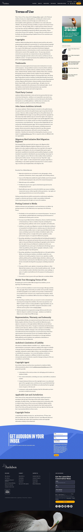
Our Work (34, 3)
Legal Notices (19, 497)
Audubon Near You (36, 476)
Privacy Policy (37, 307)
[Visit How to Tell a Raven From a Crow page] (71, 51)
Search (68, 3)
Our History (7, 478)
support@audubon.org (27, 59)
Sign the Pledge (67, 40)
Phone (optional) (57, 440)
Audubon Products (36, 478)
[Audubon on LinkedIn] (65, 506)
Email (55, 433)
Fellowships (21, 478)
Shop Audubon (69, 1)
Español (79, 1)
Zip (56, 485)
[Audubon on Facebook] (59, 506)
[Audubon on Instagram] (56, 506)
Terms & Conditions (60, 452)
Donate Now (35, 480)
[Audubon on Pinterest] (71, 506)
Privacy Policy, (36, 17)
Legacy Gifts (35, 481)
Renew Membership (37, 483)
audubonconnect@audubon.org (41, 367)
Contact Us (21, 481)
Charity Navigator (7, 491)
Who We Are (7, 476)
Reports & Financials (9, 485)
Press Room (21, 480)
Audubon (5, 3)
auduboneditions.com (26, 134)
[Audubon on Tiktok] (68, 506)
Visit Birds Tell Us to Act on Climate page (71, 29)
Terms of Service (64, 444)
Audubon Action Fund (9, 486)
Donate (78, 3)
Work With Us (21, 476)
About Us (40, 3)
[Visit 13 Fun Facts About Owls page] (71, 70)
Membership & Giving (61, 3)
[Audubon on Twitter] (62, 506)
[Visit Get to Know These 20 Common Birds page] (71, 77)
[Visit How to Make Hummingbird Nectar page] (71, 57)
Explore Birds (46, 3)
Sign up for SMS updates (24, 483)
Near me (73, 3)
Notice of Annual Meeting (10, 483)
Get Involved (53, 3)
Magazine (75, 1)
